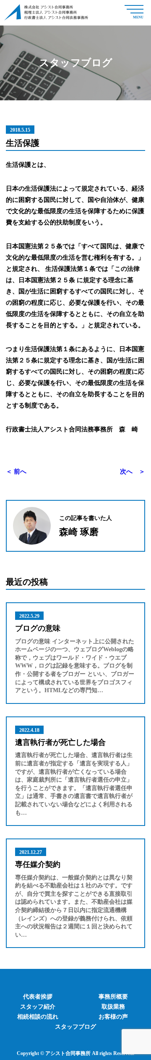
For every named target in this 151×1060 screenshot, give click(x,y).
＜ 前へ (16, 471)
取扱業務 (113, 1007)
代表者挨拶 (37, 997)
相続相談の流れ (37, 1017)
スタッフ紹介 (37, 1007)
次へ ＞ (132, 471)
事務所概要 (113, 997)
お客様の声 (113, 1017)
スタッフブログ (75, 1027)
